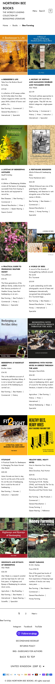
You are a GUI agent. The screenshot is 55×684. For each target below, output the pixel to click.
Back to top (27, 656)
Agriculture (33, 394)
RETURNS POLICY (27, 646)
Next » (34, 613)
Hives (39, 114)
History (32, 114)
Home (5, 25)
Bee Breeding (17, 591)
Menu (35, 10)
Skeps (48, 405)
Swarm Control (6, 212)
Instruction (47, 114)
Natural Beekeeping (36, 405)
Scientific (4, 601)
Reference (5, 305)
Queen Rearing (17, 208)
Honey (15, 301)
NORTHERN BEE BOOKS (22, 680)
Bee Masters (45, 201)
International (6, 115)
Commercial (17, 108)
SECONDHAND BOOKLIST (27, 640)
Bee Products (18, 298)
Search (42, 10)
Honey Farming (42, 211)
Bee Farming (28, 25)
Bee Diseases (6, 198)
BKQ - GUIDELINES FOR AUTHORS (27, 651)
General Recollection (9, 112)
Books (15, 25)
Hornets (16, 491)
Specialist (16, 115)
